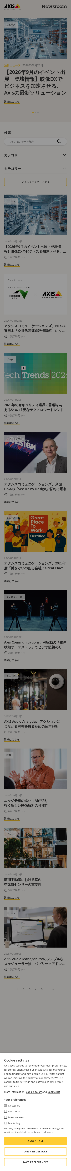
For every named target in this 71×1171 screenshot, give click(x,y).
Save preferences (35, 1162)
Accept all (36, 1140)
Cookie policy (34, 1091)
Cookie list (54, 1091)
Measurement (16, 1117)
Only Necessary (35, 1151)
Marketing (14, 1123)
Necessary (14, 1105)
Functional (14, 1111)
